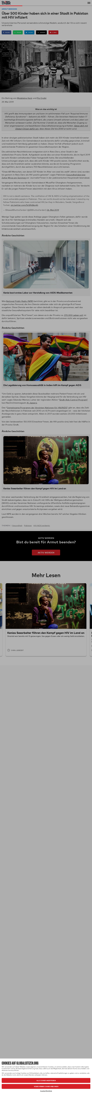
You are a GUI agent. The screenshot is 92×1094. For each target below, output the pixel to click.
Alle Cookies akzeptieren (46, 1080)
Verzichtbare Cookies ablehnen (46, 1086)
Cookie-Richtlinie (46, 1091)
